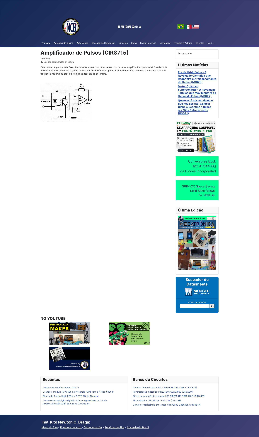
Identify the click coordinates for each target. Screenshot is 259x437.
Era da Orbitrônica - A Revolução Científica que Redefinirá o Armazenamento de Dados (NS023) (197, 77)
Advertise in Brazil (138, 427)
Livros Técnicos (148, 43)
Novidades (164, 43)
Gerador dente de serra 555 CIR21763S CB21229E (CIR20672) (165, 387)
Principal (46, 43)
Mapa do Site (50, 427)
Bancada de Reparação (103, 43)
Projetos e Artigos (183, 43)
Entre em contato (71, 427)
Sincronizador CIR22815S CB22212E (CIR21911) (157, 400)
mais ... (210, 43)
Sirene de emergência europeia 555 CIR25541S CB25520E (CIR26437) (169, 396)
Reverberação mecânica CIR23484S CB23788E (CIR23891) (163, 391)
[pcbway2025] (196, 137)
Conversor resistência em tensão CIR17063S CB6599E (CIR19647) (167, 404)
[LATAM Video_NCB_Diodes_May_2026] (197, 166)
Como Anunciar (93, 427)
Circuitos (123, 43)
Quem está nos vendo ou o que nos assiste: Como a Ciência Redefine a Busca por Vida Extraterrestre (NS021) (195, 107)
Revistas (200, 43)
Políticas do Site (114, 427)
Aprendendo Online (63, 43)
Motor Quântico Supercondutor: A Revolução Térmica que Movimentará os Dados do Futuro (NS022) (197, 91)
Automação (82, 43)
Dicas (134, 43)
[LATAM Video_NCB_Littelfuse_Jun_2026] (197, 190)
